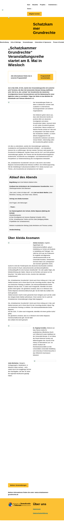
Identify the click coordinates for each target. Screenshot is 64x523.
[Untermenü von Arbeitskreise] (57, 4)
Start (28, 4)
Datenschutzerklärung (40, 513)
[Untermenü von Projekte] (45, 4)
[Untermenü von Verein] (31, 8)
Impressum (37, 509)
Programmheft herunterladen (45, 77)
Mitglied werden (34, 14)
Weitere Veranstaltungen (18, 485)
